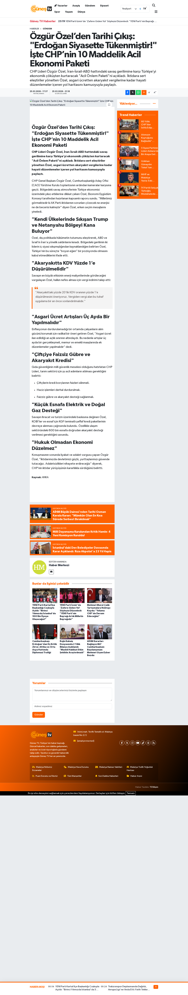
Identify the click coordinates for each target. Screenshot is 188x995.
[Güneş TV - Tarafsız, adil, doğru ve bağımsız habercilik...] (41, 8)
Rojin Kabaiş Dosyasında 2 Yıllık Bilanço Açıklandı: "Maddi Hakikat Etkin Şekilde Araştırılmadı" (72, 647)
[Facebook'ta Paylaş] (127, 92)
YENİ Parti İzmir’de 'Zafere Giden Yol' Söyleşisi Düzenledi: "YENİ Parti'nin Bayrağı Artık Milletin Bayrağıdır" (108, 21)
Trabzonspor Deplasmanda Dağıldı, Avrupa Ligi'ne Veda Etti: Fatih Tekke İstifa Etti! (128, 989)
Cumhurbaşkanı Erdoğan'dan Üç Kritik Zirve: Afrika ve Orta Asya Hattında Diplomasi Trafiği (44, 647)
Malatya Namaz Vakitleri (110, 767)
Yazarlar (62, 5)
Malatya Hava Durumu (78, 767)
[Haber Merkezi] (39, 567)
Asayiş (76, 5)
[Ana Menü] (154, 12)
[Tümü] (154, 103)
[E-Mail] (51, 571)
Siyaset (104, 5)
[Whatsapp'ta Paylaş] (138, 92)
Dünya (81, 12)
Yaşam (69, 12)
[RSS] (153, 742)
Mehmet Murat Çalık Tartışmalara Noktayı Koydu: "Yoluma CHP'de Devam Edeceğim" (98, 611)
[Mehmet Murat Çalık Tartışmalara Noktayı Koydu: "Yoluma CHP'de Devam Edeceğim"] (99, 595)
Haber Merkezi (59, 565)
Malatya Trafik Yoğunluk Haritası (140, 768)
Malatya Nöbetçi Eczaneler (42, 768)
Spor (57, 12)
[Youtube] (137, 742)
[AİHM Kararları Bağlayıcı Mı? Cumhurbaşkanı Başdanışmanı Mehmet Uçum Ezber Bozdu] (99, 631)
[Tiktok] (143, 742)
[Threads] (148, 742)
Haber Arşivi (136, 776)
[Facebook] (121, 742)
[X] (127, 742)
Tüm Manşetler (74, 776)
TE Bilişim (154, 787)
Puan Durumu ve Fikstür (47, 776)
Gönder (38, 714)
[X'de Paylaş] (132, 92)
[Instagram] (132, 742)
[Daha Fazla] (144, 92)
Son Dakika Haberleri (108, 776)
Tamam (131, 793)
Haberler (34, 29)
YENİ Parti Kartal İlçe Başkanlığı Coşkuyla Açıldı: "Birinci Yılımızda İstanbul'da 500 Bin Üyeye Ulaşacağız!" (77, 989)
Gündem (90, 5)
